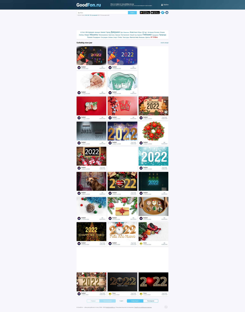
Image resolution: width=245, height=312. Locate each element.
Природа (162, 35)
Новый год (133, 35)
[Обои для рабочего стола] (89, 5)
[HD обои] (145, 12)
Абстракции (89, 32)
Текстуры (126, 37)
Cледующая (134, 301)
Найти (132, 12)
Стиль (120, 37)
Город (108, 32)
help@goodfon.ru (110, 307)
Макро (87, 35)
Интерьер (151, 32)
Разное (89, 37)
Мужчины (111, 35)
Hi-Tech (82, 32)
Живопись (126, 32)
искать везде (164, 42)
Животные (133, 32)
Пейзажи (147, 34)
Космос (157, 32)
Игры (140, 32)
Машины (94, 35)
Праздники (155, 35)
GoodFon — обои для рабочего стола (88, 307)
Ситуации (104, 37)
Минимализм (103, 35)
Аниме (103, 32)
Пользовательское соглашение (125, 307)
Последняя (150, 301)
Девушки (115, 32)
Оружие (139, 35)
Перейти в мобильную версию (143, 307)
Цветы (147, 37)
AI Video (154, 37)
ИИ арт (144, 32)
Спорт (115, 37)
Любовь (81, 35)
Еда (121, 32)
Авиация (97, 32)
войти (166, 4)
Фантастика (134, 37)
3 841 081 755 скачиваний (91, 15)
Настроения (125, 35)
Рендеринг (96, 37)
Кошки (162, 32)
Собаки (110, 37)
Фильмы (142, 37)
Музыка (117, 35)
